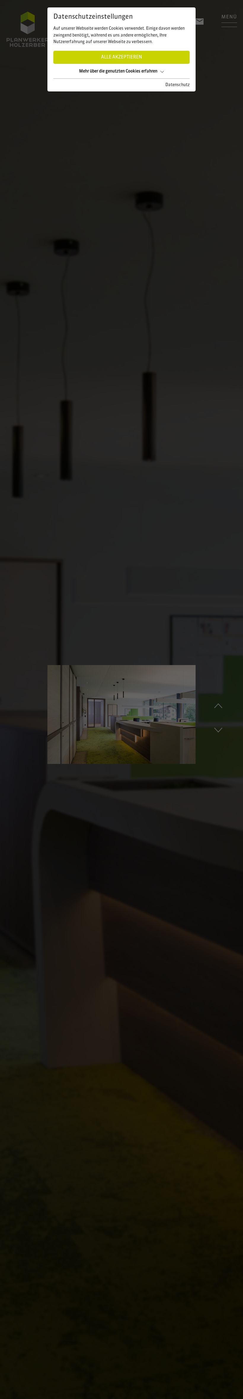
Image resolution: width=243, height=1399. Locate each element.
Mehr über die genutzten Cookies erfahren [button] (118, 71)
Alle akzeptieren (121, 57)
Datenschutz (177, 85)
